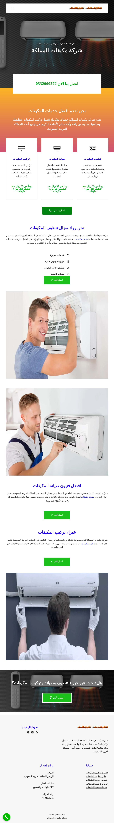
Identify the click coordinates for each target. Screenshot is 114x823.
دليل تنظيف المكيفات (96, 776)
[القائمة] (13, 8)
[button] (92, 189)
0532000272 (48, 798)
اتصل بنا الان (57, 83)
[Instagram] (28, 732)
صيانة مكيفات (87, 497)
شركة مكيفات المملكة (57, 818)
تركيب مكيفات (88, 543)
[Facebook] (37, 732)
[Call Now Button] (6, 817)
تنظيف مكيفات (82, 239)
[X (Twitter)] (32, 732)
